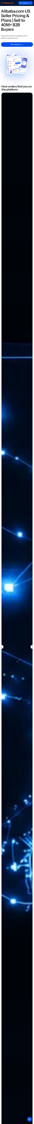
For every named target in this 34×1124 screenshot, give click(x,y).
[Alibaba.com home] (7, 3)
